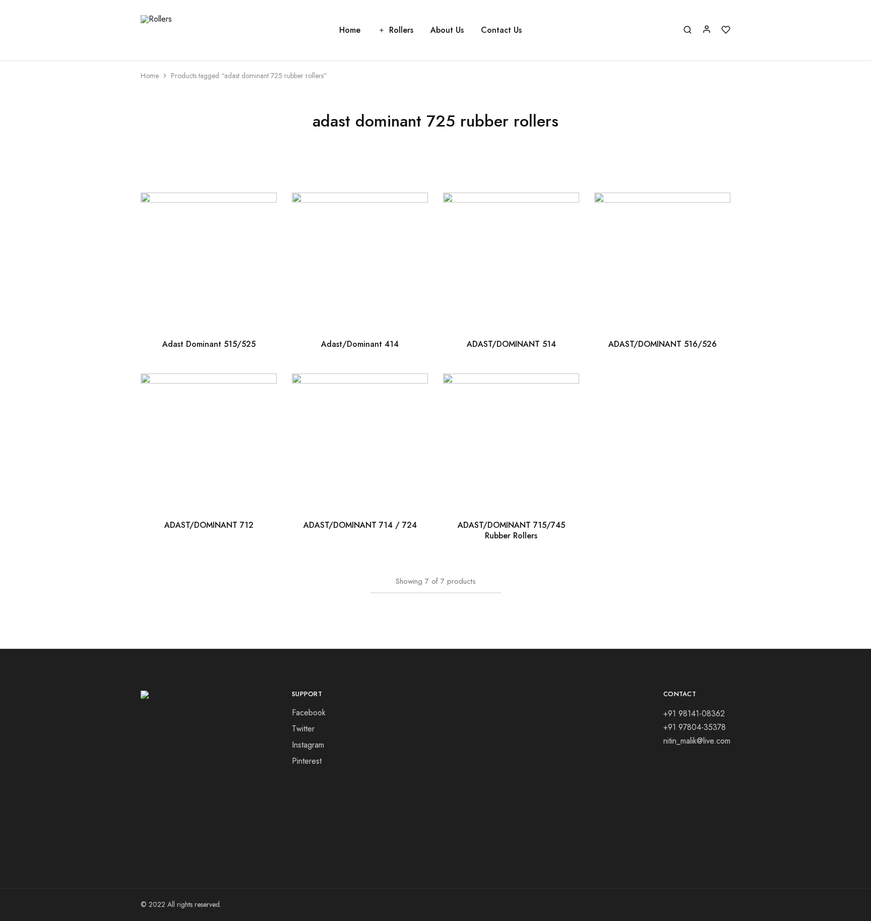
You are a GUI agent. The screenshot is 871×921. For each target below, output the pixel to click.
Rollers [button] (401, 30)
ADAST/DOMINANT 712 (209, 525)
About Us (447, 30)
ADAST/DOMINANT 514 (511, 344)
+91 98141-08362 (694, 713)
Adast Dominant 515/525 (209, 344)
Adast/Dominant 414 (360, 344)
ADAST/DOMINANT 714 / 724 (360, 525)
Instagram (308, 745)
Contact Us (501, 30)
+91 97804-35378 (694, 727)
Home (349, 30)
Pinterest (307, 761)
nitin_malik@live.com (696, 741)
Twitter (303, 728)
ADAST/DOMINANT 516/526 (662, 344)
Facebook (309, 712)
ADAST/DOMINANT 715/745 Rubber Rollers (511, 530)
